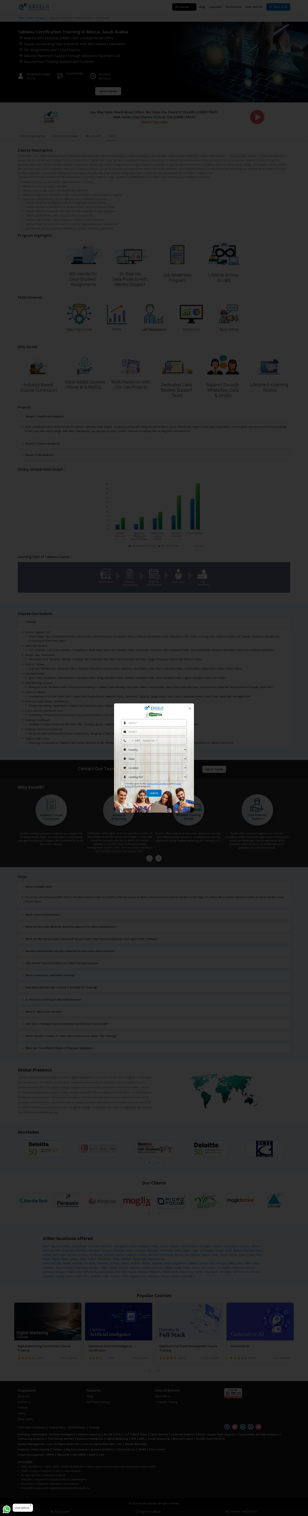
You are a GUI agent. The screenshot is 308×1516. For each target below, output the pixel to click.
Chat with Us (22, 1507)
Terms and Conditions (158, 783)
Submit (154, 793)
